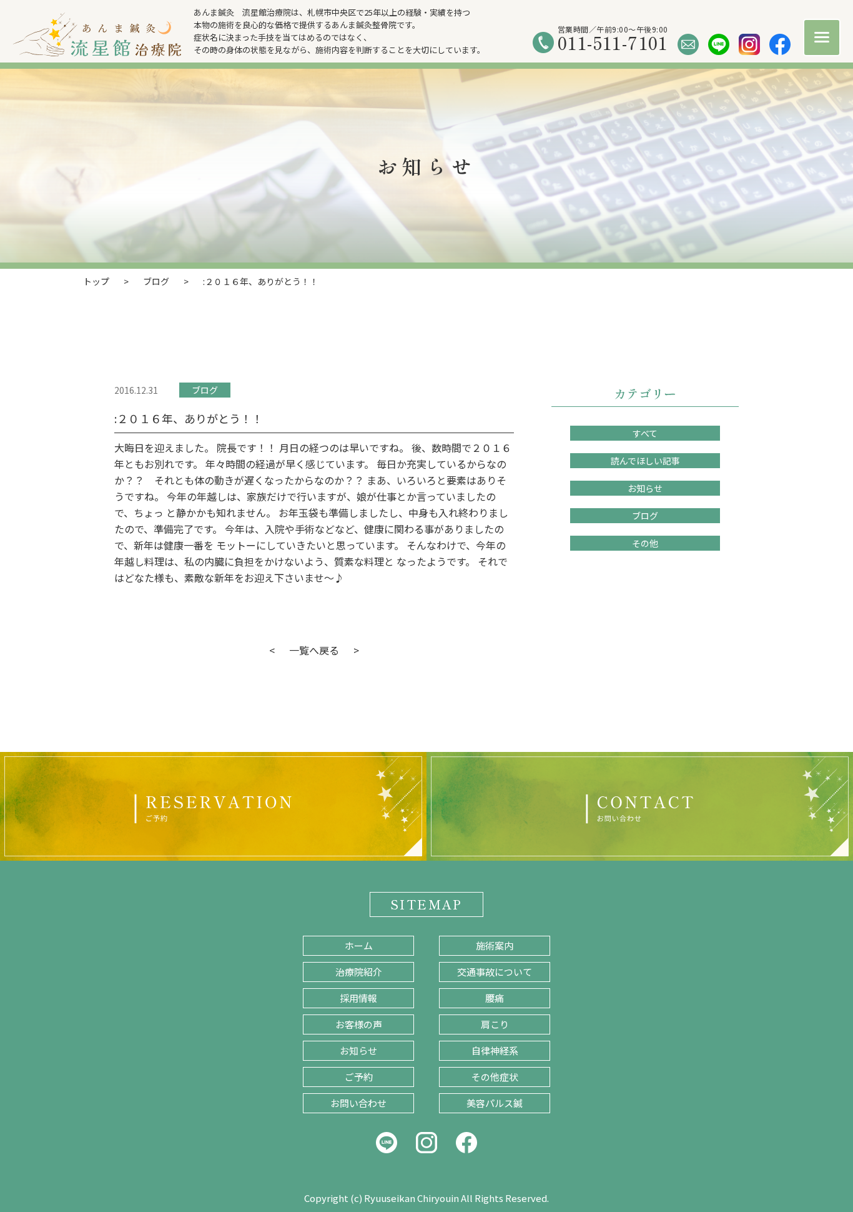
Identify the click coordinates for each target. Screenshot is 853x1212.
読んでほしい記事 (645, 460)
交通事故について (494, 971)
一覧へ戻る (314, 650)
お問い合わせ (358, 1102)
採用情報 (358, 997)
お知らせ (645, 488)
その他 (645, 543)
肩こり (495, 1024)
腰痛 (494, 997)
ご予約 (359, 1076)
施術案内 (494, 945)
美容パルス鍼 (494, 1102)
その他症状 (494, 1076)
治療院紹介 (358, 971)
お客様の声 (358, 1024)
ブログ (205, 390)
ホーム (359, 945)
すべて (645, 433)
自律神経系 (494, 1050)
